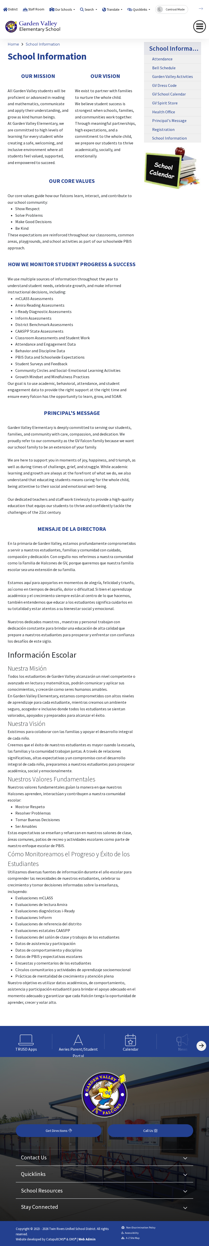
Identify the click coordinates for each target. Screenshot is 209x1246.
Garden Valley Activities (172, 76)
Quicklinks (33, 1173)
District (13, 9)
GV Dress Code (164, 85)
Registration (163, 129)
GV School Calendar (169, 94)
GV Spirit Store (165, 102)
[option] (26, 1041)
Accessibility (132, 1233)
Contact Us (34, 1157)
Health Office (163, 111)
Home (13, 44)
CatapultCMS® (56, 1239)
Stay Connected (39, 1206)
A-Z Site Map (132, 1238)
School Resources (42, 1190)
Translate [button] (113, 9)
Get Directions (57, 1130)
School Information (43, 44)
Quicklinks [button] (140, 9)
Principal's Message (169, 120)
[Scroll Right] (201, 1046)
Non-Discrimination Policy (140, 1227)
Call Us (148, 1130)
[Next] (197, 8)
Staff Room (36, 9)
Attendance (162, 58)
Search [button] (90, 9)
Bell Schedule (164, 67)
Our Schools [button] (64, 9)
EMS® (72, 1239)
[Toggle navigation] (199, 26)
